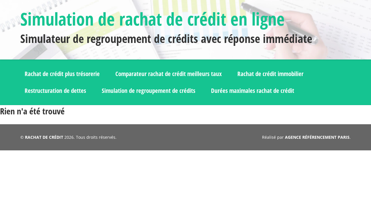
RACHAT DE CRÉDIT (44, 137)
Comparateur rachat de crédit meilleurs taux (168, 74)
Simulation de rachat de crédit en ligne (152, 19)
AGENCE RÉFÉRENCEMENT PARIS (317, 137)
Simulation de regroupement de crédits (148, 91)
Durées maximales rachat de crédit (252, 91)
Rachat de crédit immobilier (270, 74)
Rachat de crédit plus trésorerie (62, 74)
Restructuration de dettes (55, 91)
